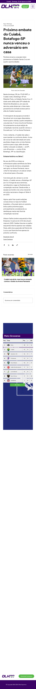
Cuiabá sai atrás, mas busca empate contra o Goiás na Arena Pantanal (18, 280)
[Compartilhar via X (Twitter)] (8, 245)
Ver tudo (30, 254)
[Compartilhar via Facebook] (4, 245)
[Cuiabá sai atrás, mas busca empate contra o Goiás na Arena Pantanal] (18, 267)
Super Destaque (8, 239)
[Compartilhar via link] (17, 245)
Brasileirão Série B (8, 237)
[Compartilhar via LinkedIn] (13, 245)
